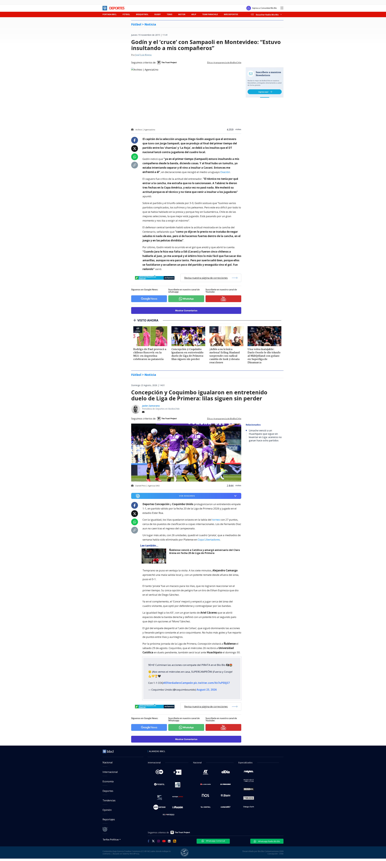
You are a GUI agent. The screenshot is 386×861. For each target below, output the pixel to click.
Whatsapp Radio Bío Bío (269, 841)
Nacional (107, 762)
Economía (108, 781)
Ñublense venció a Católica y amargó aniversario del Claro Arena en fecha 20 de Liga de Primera (204, 551)
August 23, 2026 (206, 689)
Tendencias (109, 800)
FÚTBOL (126, 14)
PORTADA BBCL (110, 14)
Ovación (225, 172)
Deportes (108, 791)
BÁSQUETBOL (142, 14)
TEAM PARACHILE (210, 14)
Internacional (110, 772)
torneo (216, 519)
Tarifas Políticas (111, 839)
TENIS (169, 14)
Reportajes (109, 819)
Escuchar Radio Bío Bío (267, 14)
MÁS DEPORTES (231, 14)
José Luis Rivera (143, 55)
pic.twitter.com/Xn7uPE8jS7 (212, 683)
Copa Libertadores (209, 539)
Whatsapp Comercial (215, 840)
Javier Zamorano (151, 405)
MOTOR (181, 14)
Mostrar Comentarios (186, 310)
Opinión (107, 810)
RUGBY (157, 14)
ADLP (193, 14)
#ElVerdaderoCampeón (178, 683)
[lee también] (155, 556)
